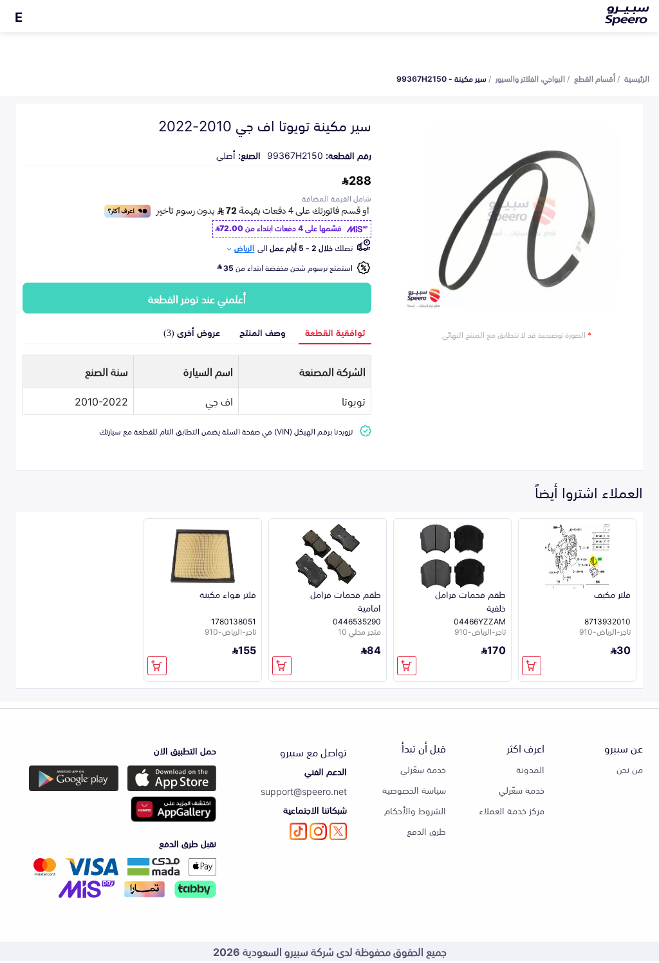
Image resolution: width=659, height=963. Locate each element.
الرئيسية (636, 78)
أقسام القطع (594, 78)
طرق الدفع (426, 830)
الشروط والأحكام (415, 810)
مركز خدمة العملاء (511, 810)
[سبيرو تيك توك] (298, 831)
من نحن (630, 769)
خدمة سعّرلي (521, 789)
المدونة (530, 769)
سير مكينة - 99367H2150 (441, 78)
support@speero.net (304, 791)
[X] (338, 831)
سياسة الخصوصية (414, 789)
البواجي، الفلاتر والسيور (530, 78)
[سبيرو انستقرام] (318, 831)
